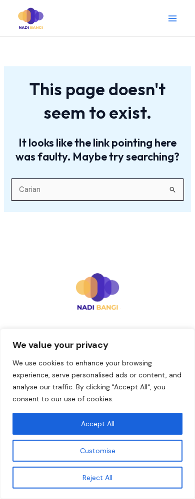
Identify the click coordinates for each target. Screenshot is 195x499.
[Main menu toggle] (172, 18)
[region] (97, 414)
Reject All (97, 477)
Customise (98, 450)
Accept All (97, 423)
